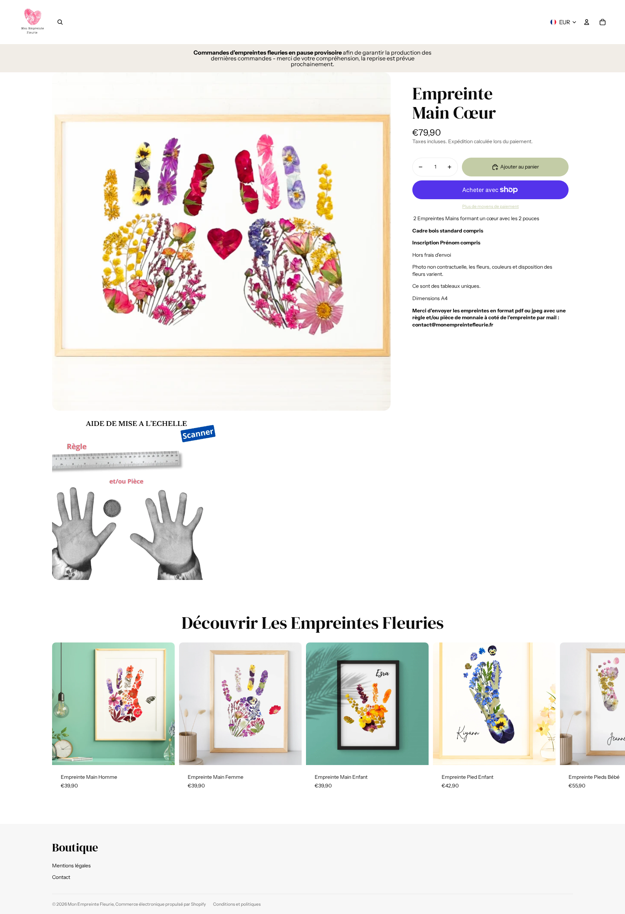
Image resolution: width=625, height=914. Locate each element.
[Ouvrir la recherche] (60, 22)
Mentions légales (71, 865)
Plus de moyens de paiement (490, 206)
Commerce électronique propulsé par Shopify (160, 904)
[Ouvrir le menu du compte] (587, 22)
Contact (61, 877)
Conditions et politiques (237, 904)
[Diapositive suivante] (564, 720)
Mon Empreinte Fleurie (91, 904)
